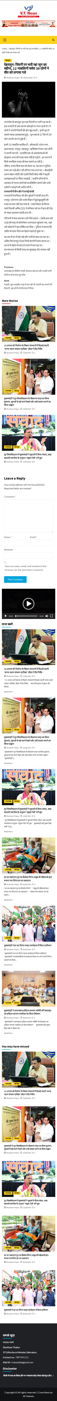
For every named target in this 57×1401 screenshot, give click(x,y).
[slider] (26, 616)
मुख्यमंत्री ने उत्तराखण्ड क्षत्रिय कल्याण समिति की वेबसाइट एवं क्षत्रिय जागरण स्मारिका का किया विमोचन (27, 1012)
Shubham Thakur (13, 78)
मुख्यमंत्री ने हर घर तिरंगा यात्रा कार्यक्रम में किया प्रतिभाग (27, 945)
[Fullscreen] (51, 616)
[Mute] (46, 616)
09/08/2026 (27, 884)
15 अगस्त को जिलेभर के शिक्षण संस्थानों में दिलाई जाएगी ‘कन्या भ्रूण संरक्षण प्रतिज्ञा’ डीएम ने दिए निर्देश (26, 347)
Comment (10, 496)
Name (8, 537)
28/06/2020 (28, 78)
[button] (28, 604)
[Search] (53, 39)
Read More (8, 692)
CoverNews (44, 1392)
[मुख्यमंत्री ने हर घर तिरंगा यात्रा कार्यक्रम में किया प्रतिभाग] (28, 924)
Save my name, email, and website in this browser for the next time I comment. (25, 568)
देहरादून (7, 60)
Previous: (28, 271)
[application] (28, 604)
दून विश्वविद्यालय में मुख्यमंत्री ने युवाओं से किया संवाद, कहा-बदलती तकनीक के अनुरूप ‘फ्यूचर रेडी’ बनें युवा (28, 456)
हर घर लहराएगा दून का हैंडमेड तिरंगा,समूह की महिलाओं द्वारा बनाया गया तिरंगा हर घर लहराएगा (28, 879)
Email (33, 537)
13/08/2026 (27, 353)
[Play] (5, 616)
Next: (28, 284)
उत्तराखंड (8, 338)
